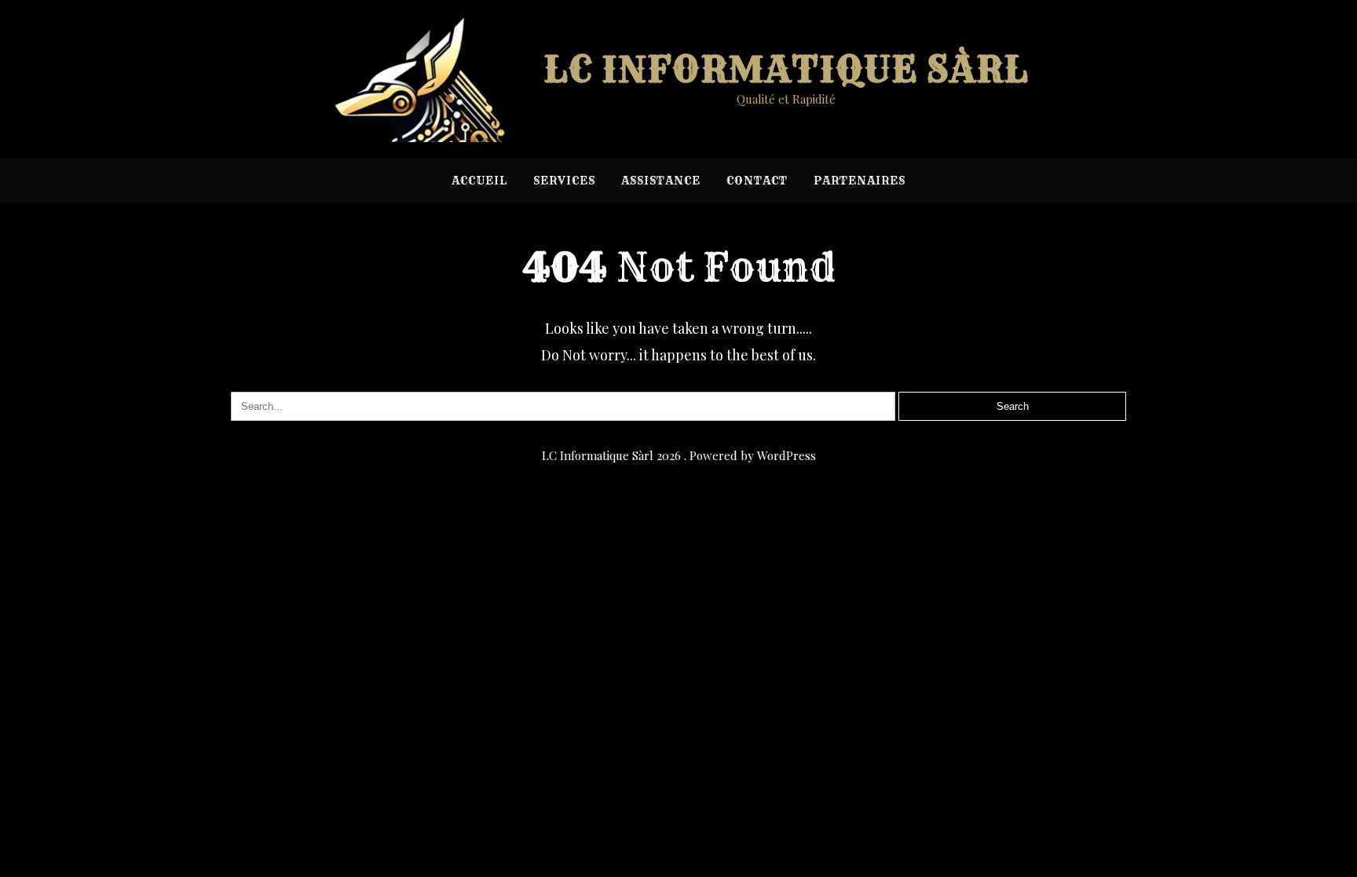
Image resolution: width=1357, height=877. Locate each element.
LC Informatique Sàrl (786, 69)
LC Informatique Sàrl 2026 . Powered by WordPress (679, 455)
